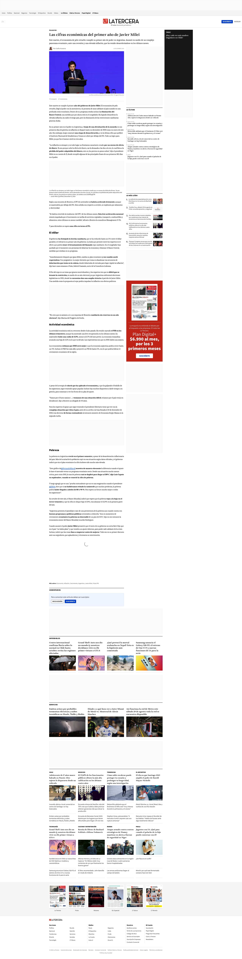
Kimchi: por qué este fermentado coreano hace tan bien (147, 871)
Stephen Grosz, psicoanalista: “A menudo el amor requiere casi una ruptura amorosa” (119, 818)
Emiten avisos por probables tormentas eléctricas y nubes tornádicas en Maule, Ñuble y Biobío (66, 711)
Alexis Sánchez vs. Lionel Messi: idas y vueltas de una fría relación (149, 805)
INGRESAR (237, 21)
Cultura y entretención (87, 827)
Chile (51, 772)
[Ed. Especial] (115, 908)
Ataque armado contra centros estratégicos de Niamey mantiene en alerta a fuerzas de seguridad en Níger (145, 149)
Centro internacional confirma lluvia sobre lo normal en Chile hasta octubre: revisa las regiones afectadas (62, 648)
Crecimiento (74, 583)
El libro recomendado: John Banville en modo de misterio (91, 871)
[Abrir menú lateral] (3, 21)
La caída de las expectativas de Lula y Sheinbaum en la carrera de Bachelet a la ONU (140, 201)
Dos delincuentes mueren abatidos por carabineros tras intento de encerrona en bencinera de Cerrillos (140, 217)
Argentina (81, 583)
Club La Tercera (74, 13)
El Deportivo (42, 13)
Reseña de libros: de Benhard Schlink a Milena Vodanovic (91, 831)
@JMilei (52, 487)
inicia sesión (57, 601)
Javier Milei (88, 583)
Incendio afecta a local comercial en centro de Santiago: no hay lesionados (143, 140)
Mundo (50, 13)
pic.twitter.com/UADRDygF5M (86, 194)
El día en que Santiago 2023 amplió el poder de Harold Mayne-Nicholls (148, 778)
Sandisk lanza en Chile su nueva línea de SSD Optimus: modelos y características (62, 861)
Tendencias (111, 772)
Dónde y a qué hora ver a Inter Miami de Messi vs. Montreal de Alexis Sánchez (106, 711)
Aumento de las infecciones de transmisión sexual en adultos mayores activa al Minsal (138, 235)
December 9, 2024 (69, 196)
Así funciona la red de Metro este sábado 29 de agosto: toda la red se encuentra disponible (142, 711)
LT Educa (95, 13)
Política (9, 13)
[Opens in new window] (96, 908)
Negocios (24, 13)
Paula (138, 827)
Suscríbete (71, 601)
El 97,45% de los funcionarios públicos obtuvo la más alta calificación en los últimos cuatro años (139, 226)
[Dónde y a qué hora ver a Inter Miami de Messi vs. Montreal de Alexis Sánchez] (106, 727)
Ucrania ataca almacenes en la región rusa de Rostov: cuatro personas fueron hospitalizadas (120, 861)
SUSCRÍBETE (144, 356)
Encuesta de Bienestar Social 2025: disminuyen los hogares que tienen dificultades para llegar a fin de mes (90, 818)
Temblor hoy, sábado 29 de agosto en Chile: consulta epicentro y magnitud (140, 208)
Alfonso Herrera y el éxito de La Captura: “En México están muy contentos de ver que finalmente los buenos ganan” (91, 862)
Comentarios (63, 99)
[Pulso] (76, 908)
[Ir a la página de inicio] (121, 22)
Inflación (66, 583)
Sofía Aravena (61, 48)
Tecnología (32, 13)
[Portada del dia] (144, 320)
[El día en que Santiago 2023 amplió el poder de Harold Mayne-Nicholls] (149, 792)
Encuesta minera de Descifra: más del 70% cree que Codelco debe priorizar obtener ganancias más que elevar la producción (91, 807)
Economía (60, 583)
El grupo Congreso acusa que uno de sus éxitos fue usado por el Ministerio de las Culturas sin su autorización (140, 243)
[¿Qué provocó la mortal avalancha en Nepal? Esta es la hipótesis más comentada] (120, 663)
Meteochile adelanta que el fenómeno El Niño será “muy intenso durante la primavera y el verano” (145, 132)
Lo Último (64, 13)
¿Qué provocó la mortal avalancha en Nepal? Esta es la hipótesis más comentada (120, 647)
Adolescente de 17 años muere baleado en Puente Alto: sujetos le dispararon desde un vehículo (144, 117)
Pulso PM (52, 30)
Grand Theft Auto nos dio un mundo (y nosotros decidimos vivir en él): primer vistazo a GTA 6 (90, 647)
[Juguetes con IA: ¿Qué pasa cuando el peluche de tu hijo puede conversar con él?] (149, 847)
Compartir (54, 99)
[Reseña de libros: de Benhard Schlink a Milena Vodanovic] (91, 847)
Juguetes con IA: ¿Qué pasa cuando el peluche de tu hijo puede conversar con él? (144, 158)
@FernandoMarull (68, 468)
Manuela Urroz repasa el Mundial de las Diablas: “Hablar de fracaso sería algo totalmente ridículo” (149, 818)
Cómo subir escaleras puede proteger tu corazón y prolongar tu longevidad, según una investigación (145, 124)
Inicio (3, 13)
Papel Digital (86, 13)
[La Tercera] (57, 908)
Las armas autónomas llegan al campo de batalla (118, 871)
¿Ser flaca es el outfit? (143, 859)
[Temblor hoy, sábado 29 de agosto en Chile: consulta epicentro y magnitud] (158, 209)
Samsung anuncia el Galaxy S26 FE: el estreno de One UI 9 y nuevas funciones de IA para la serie (148, 648)
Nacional (16, 13)
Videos (56, 13)
